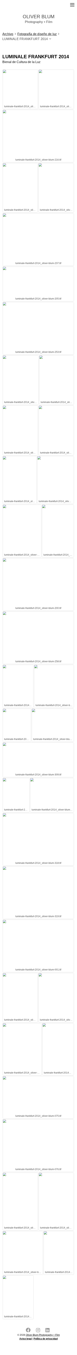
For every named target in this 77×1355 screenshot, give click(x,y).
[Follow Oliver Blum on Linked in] (48, 1331)
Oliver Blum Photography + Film (43, 1335)
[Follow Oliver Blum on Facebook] (29, 1331)
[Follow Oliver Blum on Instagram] (38, 1331)
